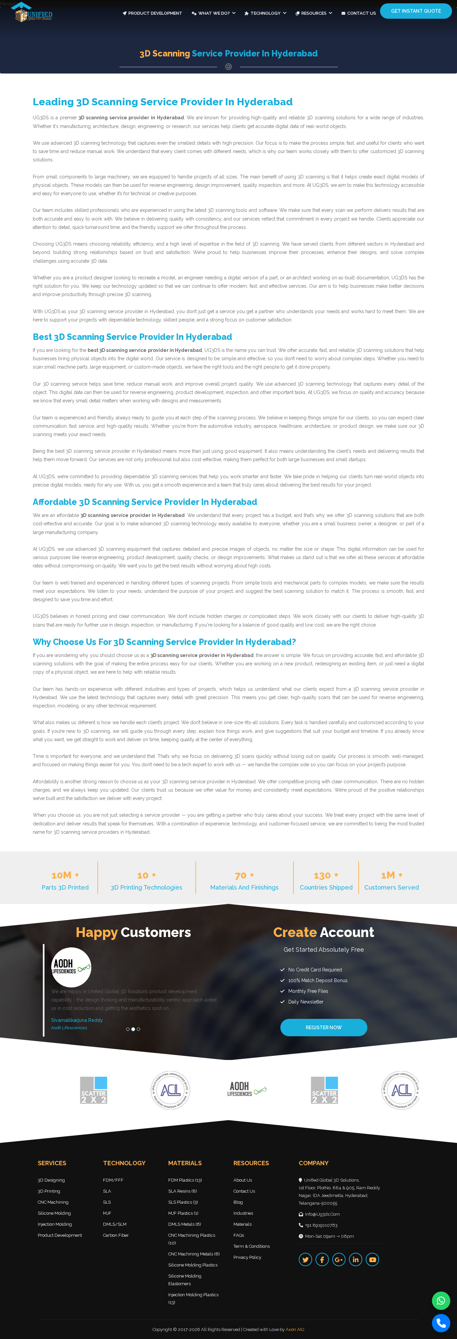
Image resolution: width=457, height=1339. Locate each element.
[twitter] (305, 1259)
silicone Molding (54, 1213)
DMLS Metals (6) (184, 1224)
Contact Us (361, 13)
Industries (243, 1213)
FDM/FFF (113, 1180)
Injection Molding (55, 1224)
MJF (107, 1213)
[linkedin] (355, 1259)
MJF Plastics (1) (183, 1213)
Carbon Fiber (116, 1235)
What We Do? (214, 13)
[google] (339, 1259)
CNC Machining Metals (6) (194, 1253)
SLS (107, 1202)
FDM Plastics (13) (185, 1180)
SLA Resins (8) (182, 1191)
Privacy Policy (247, 1257)
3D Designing (51, 1180)
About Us (243, 1180)
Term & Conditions (252, 1246)
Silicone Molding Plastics (192, 1264)
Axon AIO (295, 1329)
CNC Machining (53, 1202)
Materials (243, 1224)
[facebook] (322, 1259)
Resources (314, 13)
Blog (238, 1202)
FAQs (239, 1235)
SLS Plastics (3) (183, 1202)
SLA (107, 1191)
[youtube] (372, 1259)
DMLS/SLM (114, 1224)
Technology (266, 13)
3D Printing (49, 1191)
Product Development (154, 13)
